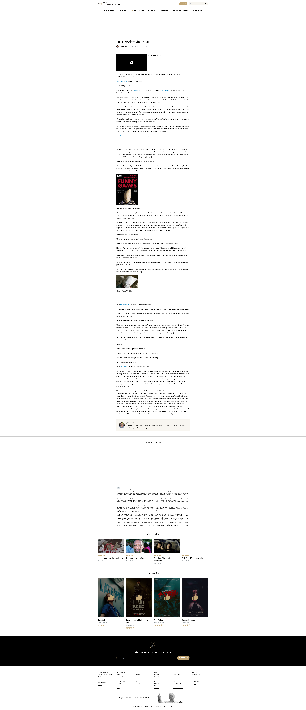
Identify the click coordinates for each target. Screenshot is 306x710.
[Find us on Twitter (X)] (198, 684)
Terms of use (158, 706)
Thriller (137, 685)
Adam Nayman (138, 90)
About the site (196, 674)
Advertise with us (196, 679)
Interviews (165, 10)
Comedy (119, 679)
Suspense (138, 683)
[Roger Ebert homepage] (109, 4)
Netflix (137, 677)
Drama (119, 683)
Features (175, 681)
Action (118, 674)
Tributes (156, 688)
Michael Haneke (121, 81)
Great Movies (139, 10)
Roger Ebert (176, 685)
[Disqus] (152, 506)
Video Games (176, 677)
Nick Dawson (124, 136)
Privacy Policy (168, 706)
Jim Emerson (124, 46)
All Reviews (101, 677)
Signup (183, 3)
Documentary (121, 681)
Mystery (138, 674)
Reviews (156, 674)
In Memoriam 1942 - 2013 (147, 697)
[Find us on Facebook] (192, 684)
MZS (155, 681)
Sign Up (100, 685)
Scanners (118, 37)
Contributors (196, 10)
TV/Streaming (152, 10)
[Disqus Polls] (153, 466)
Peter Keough (124, 305)
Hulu (118, 688)
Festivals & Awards (180, 10)
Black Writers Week (178, 679)
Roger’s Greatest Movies (105, 674)
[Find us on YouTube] (195, 684)
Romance (138, 679)
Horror (118, 685)
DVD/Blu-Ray (176, 674)
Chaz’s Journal (158, 677)
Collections (123, 10)
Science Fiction (140, 681)
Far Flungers (157, 683)
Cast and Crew (102, 679)
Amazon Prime (121, 677)
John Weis (123, 367)
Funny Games (164, 90)
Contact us (195, 677)
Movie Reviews (109, 10)
